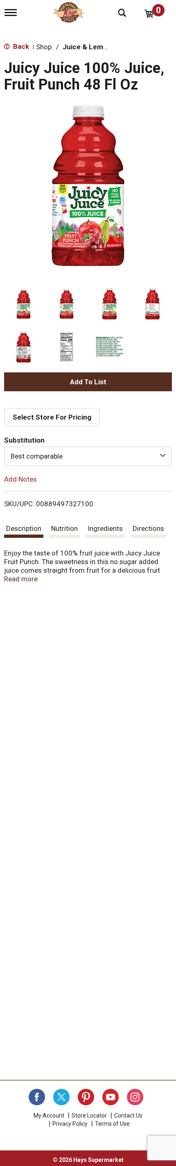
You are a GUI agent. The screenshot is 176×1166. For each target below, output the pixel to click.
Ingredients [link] (105, 528)
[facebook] (37, 1097)
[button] (23, 303)
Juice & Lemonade (93, 47)
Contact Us (128, 1115)
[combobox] (88, 456)
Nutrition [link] (64, 528)
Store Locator (89, 1115)
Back (20, 46)
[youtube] (110, 1097)
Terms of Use (112, 1123)
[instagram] (135, 1097)
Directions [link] (148, 528)
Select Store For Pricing (52, 417)
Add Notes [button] (20, 479)
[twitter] (61, 1097)
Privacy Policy (70, 1123)
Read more (21, 579)
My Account (49, 1115)
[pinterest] (86, 1097)
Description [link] (23, 528)
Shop (44, 47)
